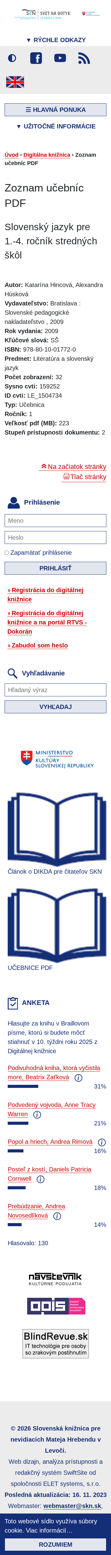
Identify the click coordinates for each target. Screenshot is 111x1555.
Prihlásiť (55, 568)
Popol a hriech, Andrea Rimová (50, 1141)
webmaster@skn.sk (72, 1505)
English (15, 82)
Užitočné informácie (56, 126)
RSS (84, 58)
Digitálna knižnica (46, 155)
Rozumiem (55, 1544)
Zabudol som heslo (40, 645)
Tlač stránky (88, 477)
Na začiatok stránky (77, 466)
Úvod (11, 155)
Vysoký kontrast (12, 58)
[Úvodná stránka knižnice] (55, 14)
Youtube (60, 58)
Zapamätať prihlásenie (40, 552)
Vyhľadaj (55, 706)
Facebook (36, 58)
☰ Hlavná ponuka (56, 109)
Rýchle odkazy (56, 40)
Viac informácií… (49, 1530)
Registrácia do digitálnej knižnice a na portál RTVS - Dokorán (47, 622)
